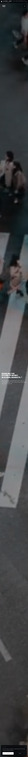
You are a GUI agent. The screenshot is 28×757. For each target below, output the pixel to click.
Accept (8, 753)
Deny (20, 753)
